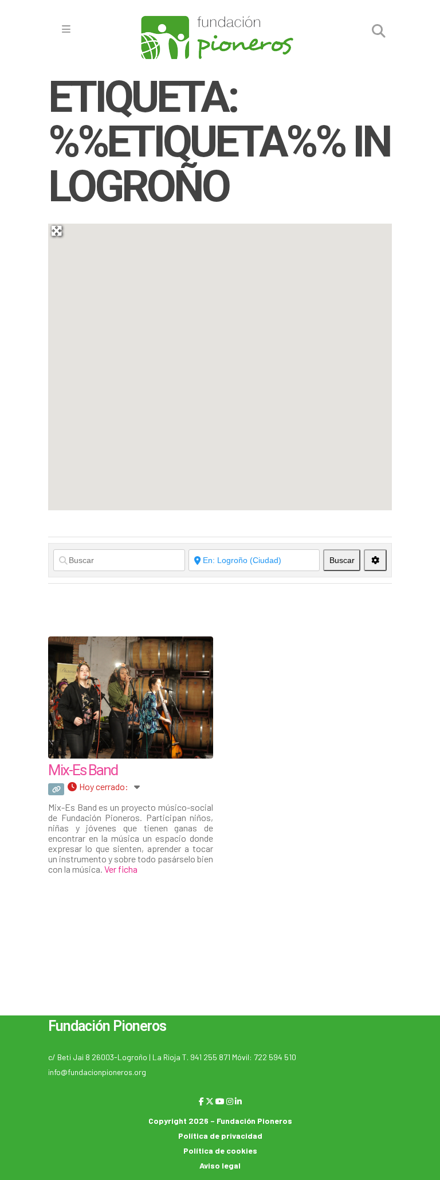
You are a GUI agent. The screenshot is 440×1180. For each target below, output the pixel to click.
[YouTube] (220, 1101)
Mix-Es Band (82, 770)
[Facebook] (201, 1101)
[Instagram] (229, 1101)
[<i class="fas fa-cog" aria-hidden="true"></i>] (375, 560)
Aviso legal (220, 1165)
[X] (210, 1101)
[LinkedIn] (238, 1101)
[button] (299, 430)
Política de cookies (220, 1150)
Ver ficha (121, 868)
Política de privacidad (220, 1135)
